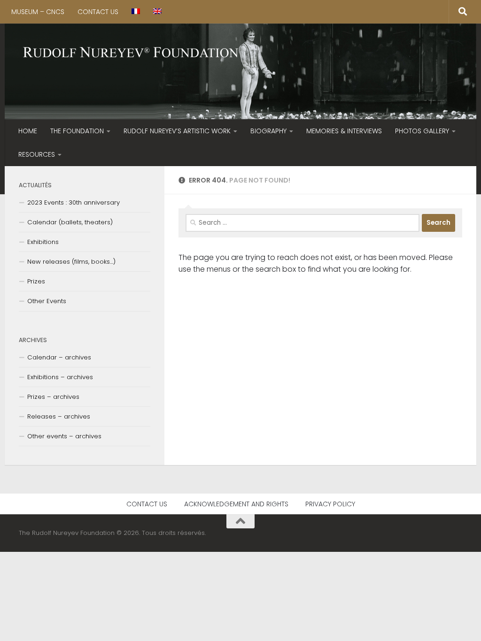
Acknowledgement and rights (236, 504)
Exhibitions (43, 241)
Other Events (46, 301)
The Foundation (77, 131)
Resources (36, 154)
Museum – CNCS (37, 11)
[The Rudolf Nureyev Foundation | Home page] (131, 53)
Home (27, 131)
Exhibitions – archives (60, 377)
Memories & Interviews (344, 131)
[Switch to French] (136, 11)
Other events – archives (64, 436)
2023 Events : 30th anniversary (73, 202)
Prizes (36, 281)
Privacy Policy (330, 504)
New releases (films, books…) (71, 261)
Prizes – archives (53, 396)
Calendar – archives (59, 357)
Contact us (98, 11)
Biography (268, 131)
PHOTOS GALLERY (422, 131)
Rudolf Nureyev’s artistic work (177, 131)
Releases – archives (58, 416)
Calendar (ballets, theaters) (70, 222)
